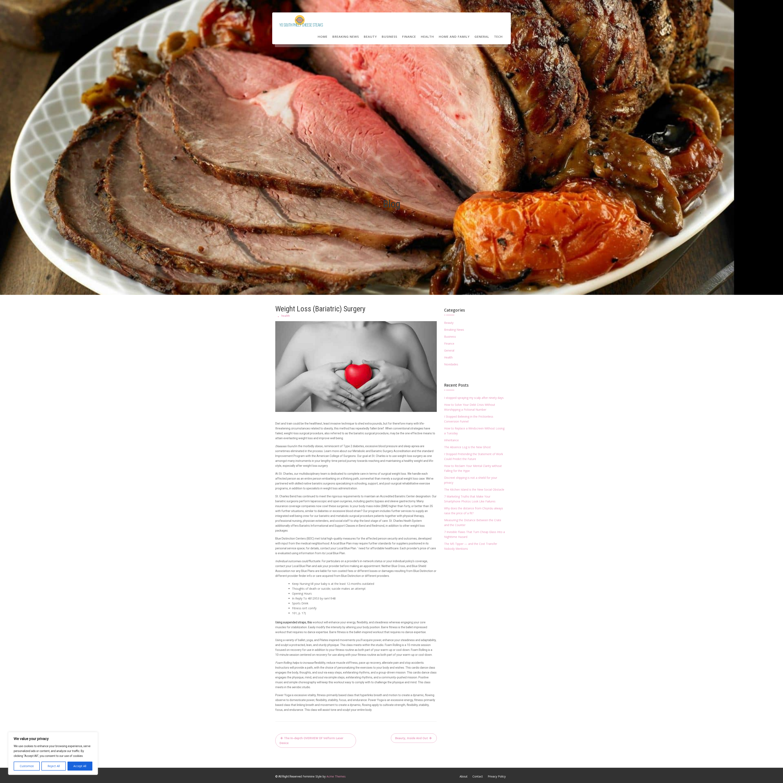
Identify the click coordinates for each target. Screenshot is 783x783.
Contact (477, 776)
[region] (53, 753)
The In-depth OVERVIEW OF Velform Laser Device (311, 740)
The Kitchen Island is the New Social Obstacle (474, 489)
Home (322, 36)
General (481, 36)
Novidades (451, 364)
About (464, 776)
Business (389, 36)
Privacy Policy (497, 776)
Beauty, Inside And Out (411, 738)
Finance (409, 36)
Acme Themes (336, 776)
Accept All (79, 766)
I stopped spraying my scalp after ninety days (474, 398)
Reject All (54, 766)
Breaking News (345, 36)
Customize (27, 766)
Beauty (370, 36)
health (285, 315)
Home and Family (454, 36)
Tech (498, 36)
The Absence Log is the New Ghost (467, 447)
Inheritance (451, 440)
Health (427, 36)
